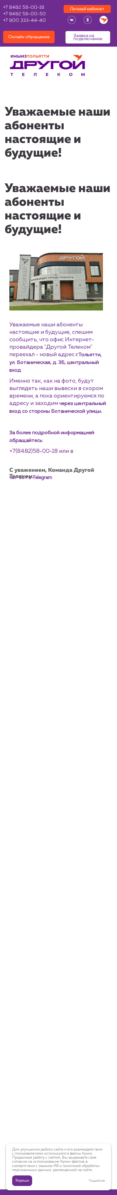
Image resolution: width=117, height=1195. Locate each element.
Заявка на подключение (87, 37)
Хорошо (22, 1181)
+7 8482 (23, 7)
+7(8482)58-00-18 (33, 451)
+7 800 (24, 20)
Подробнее (97, 1180)
